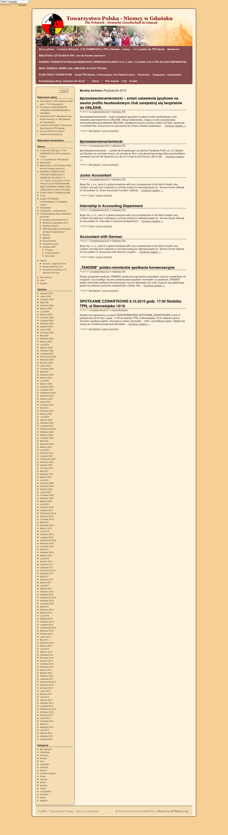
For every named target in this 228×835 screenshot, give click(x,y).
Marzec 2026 (46, 308)
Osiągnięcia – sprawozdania (167, 74)
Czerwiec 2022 (47, 437)
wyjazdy (43, 800)
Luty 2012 (44, 730)
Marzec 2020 (46, 501)
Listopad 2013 (46, 678)
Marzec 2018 (46, 555)
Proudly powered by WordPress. (138, 811)
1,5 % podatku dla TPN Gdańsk (149, 49)
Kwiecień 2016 (47, 609)
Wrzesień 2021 (47, 462)
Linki (124, 80)
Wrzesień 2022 (47, 431)
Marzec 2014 (46, 669)
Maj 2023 (44, 407)
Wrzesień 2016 (47, 600)
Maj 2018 (44, 549)
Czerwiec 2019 (47, 519)
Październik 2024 (48, 356)
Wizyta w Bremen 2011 (53, 266)
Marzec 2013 (46, 693)
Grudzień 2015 (47, 621)
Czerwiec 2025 (47, 332)
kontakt (43, 758)
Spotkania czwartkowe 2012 (55, 222)
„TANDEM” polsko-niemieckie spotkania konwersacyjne (127, 267)
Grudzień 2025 (47, 317)
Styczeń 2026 (46, 314)
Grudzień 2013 (47, 675)
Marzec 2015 (46, 645)
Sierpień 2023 (46, 398)
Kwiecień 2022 (47, 443)
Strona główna (46, 49)
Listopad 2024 (46, 353)
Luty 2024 (44, 380)
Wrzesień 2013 (47, 684)
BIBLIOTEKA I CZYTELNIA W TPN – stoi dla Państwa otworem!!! (72, 55)
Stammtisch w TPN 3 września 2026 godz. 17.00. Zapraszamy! (56, 102)
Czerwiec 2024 (47, 368)
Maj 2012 (44, 724)
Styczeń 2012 (46, 733)
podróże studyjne (48, 773)
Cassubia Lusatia (50, 243)
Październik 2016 (48, 597)
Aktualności (173, 49)
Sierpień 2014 (46, 660)
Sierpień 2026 (46, 293)
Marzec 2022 (46, 446)
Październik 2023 (48, 392)
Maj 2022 (44, 440)
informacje (45, 752)
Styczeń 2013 (46, 699)
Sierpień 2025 (46, 326)
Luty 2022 (44, 449)
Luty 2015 (44, 648)
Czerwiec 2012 (47, 721)
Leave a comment (110, 130)
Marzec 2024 (46, 377)
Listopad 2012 (46, 705)
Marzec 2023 (46, 413)
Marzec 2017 (46, 582)
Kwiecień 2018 (47, 552)
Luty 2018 (44, 558)
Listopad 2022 (46, 425)
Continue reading (175, 125)
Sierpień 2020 (46, 489)
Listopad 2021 (46, 455)
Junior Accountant (95, 175)
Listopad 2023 (46, 389)
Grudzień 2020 (47, 483)
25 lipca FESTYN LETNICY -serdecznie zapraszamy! (53, 133)
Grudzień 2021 (47, 452)
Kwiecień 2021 (47, 474)
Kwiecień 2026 (47, 305)
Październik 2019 (48, 513)
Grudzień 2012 (47, 702)
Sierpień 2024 (46, 362)
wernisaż (44, 794)
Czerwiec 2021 (47, 468)
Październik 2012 (48, 708)
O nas (42, 195)
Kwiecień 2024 (47, 374)
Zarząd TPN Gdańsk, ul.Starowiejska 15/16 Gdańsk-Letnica (105, 74)
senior (43, 782)
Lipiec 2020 (45, 492)
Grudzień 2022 (47, 422)
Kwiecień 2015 (47, 642)
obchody (44, 767)
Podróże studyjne (50, 225)
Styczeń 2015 (46, 651)
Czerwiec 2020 (47, 495)
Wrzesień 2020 (47, 486)
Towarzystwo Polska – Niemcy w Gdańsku (74, 811)
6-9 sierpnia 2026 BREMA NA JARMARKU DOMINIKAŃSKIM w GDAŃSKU (55, 110)
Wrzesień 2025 (47, 323)
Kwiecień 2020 (47, 498)
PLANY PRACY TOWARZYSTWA (55, 74)
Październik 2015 (48, 627)
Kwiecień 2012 (47, 727)
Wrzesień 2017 (47, 573)
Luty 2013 (44, 696)
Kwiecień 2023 (47, 410)
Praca (91, 195)
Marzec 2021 (46, 477)
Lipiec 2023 (45, 401)
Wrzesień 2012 (47, 712)
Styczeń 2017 (46, 588)
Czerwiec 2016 (47, 603)
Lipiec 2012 (45, 718)
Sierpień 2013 (46, 687)
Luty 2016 (44, 615)
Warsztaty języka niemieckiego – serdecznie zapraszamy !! (57, 230)
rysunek (43, 779)
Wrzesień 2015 (47, 630)
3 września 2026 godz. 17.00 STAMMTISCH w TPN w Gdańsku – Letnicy (93, 49)
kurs (42, 761)
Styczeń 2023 (46, 419)
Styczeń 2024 (46, 383)
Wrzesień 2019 (47, 516)
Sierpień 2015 (46, 633)
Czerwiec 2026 (47, 299)
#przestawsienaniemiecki (101, 141)
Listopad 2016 (46, 594)
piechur (43, 770)
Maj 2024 (44, 371)
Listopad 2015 (46, 624)
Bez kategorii (95, 130)
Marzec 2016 (46, 612)
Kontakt (133, 80)
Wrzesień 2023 (47, 395)
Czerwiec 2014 (47, 663)
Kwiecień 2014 (47, 666)
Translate (22, 4)
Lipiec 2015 (45, 636)
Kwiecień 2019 (47, 525)
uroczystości (45, 791)
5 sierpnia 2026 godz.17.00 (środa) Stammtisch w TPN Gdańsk (56, 127)
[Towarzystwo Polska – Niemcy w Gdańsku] (114, 29)
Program (49, 249)
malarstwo (44, 764)
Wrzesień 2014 (47, 657)
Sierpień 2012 (46, 715)
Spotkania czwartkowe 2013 (55, 219)
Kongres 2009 (49, 246)
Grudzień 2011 (47, 736)
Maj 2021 (44, 471)
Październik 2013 (48, 681)
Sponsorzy (50, 255)
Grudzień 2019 (47, 507)
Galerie (94, 81)
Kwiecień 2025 (47, 338)
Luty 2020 (44, 504)
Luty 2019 (44, 531)
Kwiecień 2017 (47, 579)
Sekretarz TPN (119, 111)
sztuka (43, 788)
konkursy (44, 755)
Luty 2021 (44, 480)
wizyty (43, 797)
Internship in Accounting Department (111, 205)
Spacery (46, 234)
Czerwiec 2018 (47, 546)
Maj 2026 (44, 302)
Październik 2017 (48, 570)
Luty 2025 (44, 344)
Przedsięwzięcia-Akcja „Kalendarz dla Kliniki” (62, 81)
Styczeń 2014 (46, 672)
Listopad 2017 (46, 567)
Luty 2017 (44, 585)
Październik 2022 (48, 428)
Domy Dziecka (49, 240)
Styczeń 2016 (46, 618)
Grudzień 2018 (47, 534)
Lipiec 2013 (45, 690)
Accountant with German (101, 236)
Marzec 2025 (46, 341)
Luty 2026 (44, 311)
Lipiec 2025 (45, 329)
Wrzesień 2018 (47, 543)
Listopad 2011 (46, 739)
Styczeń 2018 (46, 561)
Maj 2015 (44, 639)
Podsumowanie (52, 252)
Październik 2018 (48, 540)
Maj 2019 (44, 522)
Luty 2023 (44, 416)
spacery (43, 785)
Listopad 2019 (46, 510)
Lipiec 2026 (45, 296)
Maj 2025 (44, 335)
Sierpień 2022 (46, 434)
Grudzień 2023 (47, 386)
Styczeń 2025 (46, 347)
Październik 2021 (48, 458)
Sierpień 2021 (46, 465)
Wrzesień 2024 (47, 359)
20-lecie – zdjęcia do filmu (54, 263)
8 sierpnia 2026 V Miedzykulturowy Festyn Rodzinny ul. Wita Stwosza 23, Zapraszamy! (56, 119)
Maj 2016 (44, 606)
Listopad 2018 (46, 537)
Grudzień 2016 (47, 591)
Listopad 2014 (46, 654)
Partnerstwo (144, 74)
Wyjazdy (46, 237)
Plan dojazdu (112, 80)
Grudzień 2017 (47, 564)
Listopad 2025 (46, 320)
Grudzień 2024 (47, 350)
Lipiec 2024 (45, 365)
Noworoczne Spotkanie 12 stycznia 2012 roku (55, 271)
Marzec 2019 (46, 528)
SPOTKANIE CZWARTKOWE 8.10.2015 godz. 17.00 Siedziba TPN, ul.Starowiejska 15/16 (130, 303)
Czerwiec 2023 (47, 404)
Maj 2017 (44, 576)
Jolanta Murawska (119, 309)
